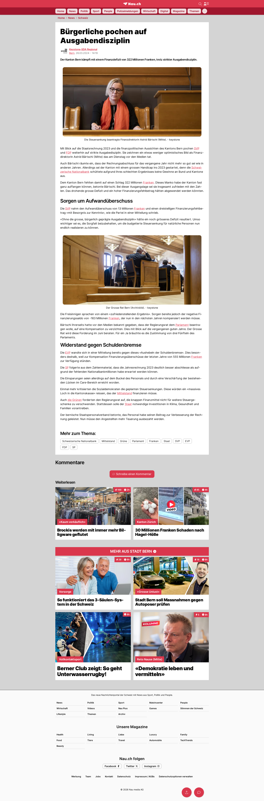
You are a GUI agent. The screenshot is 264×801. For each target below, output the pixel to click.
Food (59, 740)
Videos (91, 708)
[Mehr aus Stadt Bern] (132, 551)
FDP (68, 152)
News (71, 17)
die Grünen (75, 400)
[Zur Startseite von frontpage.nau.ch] (132, 3)
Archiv (121, 714)
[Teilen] (187, 792)
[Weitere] (204, 11)
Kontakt (109, 776)
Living (90, 734)
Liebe (121, 734)
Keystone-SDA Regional (83, 49)
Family (183, 734)
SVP (196, 148)
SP (67, 367)
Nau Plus (123, 708)
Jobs (98, 776)
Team (88, 776)
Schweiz (83, 17)
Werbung (76, 776)
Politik (90, 702)
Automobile (155, 740)
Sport (121, 702)
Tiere (90, 740)
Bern (71, 53)
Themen (91, 714)
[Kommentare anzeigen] (199, 792)
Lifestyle (61, 714)
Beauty (60, 746)
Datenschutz (124, 776)
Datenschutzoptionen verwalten (176, 776)
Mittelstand (124, 393)
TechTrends (186, 740)
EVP (67, 352)
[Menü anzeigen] (206, 4)
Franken (148, 182)
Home (61, 17)
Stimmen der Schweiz (191, 708)
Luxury (153, 734)
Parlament (182, 324)
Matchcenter (156, 702)
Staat (128, 404)
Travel (121, 740)
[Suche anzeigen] (200, 4)
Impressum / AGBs (145, 776)
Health (60, 734)
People (184, 702)
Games (153, 708)
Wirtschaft (62, 708)
